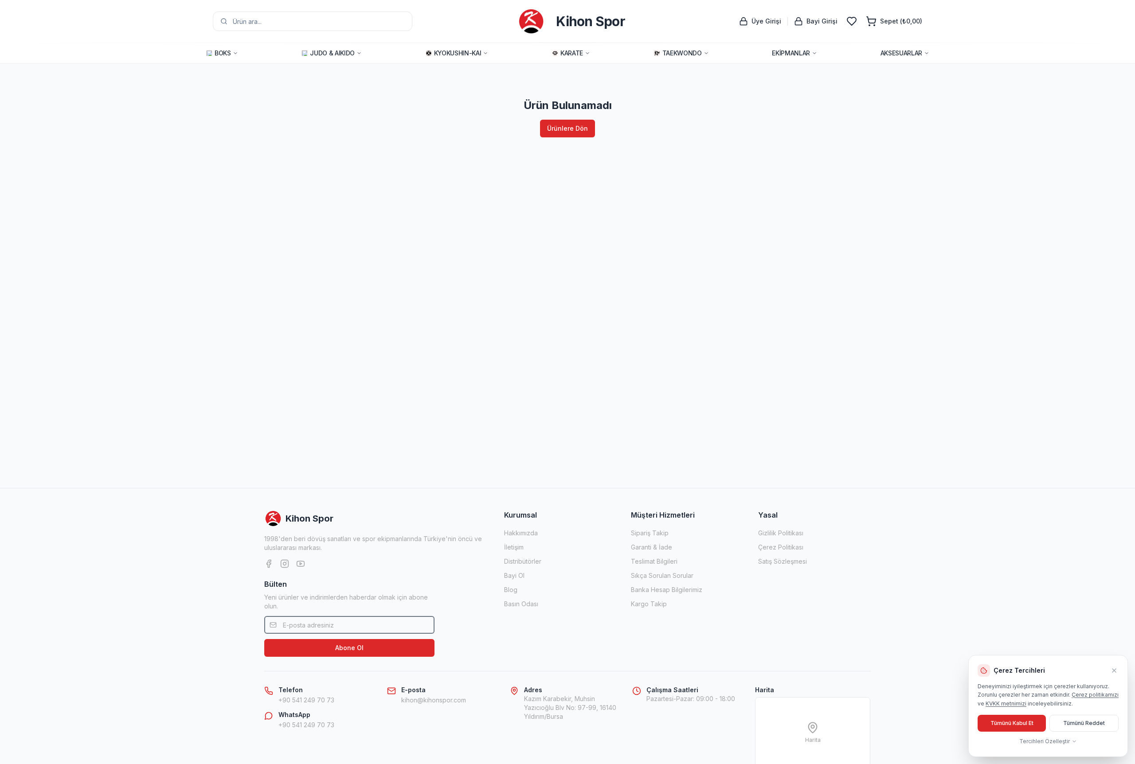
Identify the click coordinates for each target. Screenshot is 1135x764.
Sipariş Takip (650, 533)
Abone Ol (349, 647)
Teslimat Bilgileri (654, 561)
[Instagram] (284, 563)
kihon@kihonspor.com (433, 700)
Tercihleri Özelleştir (1044, 741)
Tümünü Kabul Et (1011, 723)
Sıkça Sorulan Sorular (662, 575)
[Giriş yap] (851, 21)
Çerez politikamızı (1095, 694)
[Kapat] (1114, 670)
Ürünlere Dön (567, 128)
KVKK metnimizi (1006, 703)
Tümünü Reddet (1084, 723)
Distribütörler (522, 561)
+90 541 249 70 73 (306, 700)
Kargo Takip (649, 604)
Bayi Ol (514, 575)
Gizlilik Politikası (780, 533)
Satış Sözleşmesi (782, 561)
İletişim (514, 547)
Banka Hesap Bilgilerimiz (666, 589)
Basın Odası (521, 604)
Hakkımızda (521, 533)
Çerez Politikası (780, 547)
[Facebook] (268, 563)
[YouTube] (300, 563)
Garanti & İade (651, 547)
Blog (510, 589)
